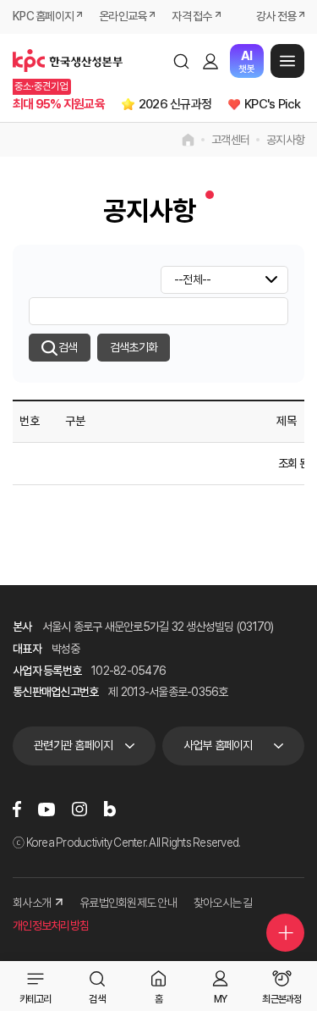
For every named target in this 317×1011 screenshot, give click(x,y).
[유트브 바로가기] (46, 808)
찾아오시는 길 (223, 902)
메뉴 (287, 61)
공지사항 (285, 139)
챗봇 (246, 61)
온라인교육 (122, 16)
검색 (181, 61)
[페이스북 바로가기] (17, 808)
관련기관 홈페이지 (73, 745)
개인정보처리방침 (51, 925)
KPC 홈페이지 (43, 16)
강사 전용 (276, 16)
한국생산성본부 (68, 61)
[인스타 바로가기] (79, 808)
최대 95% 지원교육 (59, 104)
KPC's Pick (272, 104)
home (188, 139)
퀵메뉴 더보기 (285, 933)
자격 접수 (191, 16)
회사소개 (32, 902)
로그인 (210, 61)
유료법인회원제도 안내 (128, 902)
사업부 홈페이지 (218, 745)
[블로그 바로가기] (110, 808)
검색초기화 (133, 347)
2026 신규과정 (175, 104)
